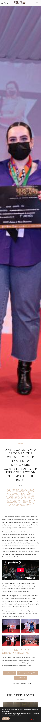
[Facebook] (4, 3)
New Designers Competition (27, 673)
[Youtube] (7, 3)
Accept (6, 719)
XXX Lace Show (20, 678)
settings (18, 715)
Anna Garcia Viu (10, 673)
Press (20, 443)
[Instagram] (1, 3)
